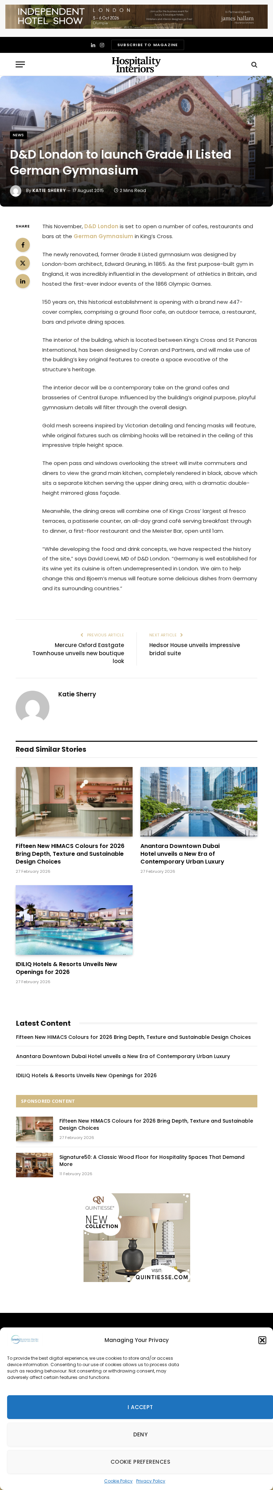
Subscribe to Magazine (147, 45)
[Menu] (20, 64)
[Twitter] (23, 263)
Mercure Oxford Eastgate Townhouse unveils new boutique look (78, 653)
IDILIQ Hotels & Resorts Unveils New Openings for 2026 (66, 968)
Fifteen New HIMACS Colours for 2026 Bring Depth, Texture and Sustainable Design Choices (70, 853)
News (18, 135)
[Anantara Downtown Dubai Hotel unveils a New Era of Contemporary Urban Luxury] (198, 802)
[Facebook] (23, 245)
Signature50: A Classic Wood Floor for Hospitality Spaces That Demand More (152, 1161)
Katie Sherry (49, 190)
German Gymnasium (104, 236)
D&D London (102, 226)
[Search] (253, 64)
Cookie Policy (118, 1481)
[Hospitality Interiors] (136, 64)
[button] (262, 1340)
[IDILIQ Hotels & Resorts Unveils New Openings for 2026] (74, 920)
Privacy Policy (150, 1481)
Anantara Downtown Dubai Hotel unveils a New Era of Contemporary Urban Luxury (182, 853)
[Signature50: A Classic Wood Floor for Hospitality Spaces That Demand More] (34, 1165)
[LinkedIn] (23, 281)
